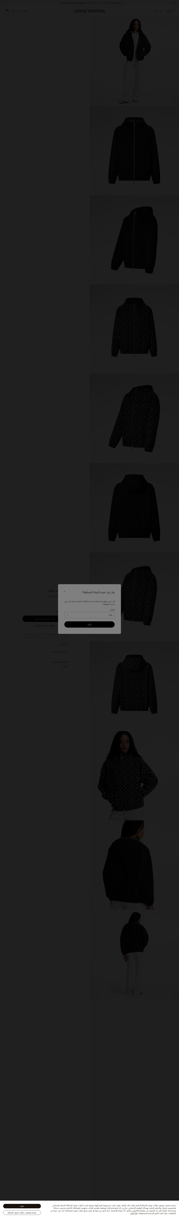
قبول (22, 1206)
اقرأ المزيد (133, 1213)
